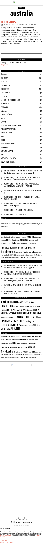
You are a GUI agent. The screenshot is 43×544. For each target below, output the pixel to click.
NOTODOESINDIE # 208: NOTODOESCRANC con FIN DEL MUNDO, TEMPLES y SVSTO (20, 204)
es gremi (35, 240)
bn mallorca (12, 237)
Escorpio (31, 240)
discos (8, 239)
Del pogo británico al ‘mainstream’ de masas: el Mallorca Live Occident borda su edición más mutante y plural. (23, 172)
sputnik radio (24, 255)
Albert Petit (4, 237)
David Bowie (3, 240)
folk (7, 243)
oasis (17, 252)
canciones (18, 237)
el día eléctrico (15, 240)
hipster (10, 243)
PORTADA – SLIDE (6, 132)
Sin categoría (5, 147)
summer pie (30, 255)
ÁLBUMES (4, 74)
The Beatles (37, 255)
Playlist (25, 251)
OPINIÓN (3, 122)
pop (30, 252)
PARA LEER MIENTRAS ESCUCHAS (11, 125)
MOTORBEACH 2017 (8, 21)
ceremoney (24, 237)
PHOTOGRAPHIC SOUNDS (8, 129)
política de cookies (5, 535)
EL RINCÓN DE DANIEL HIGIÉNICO (10, 100)
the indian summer (7, 257)
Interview (4, 111)
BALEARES (4, 82)
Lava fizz (24, 243)
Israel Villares (10, 25)
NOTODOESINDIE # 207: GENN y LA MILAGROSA (18, 210)
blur (8, 237)
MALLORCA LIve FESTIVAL (18, 247)
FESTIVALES (4, 107)
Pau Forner (20, 252)
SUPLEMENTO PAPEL (7, 151)
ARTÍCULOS (4, 78)
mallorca (5, 247)
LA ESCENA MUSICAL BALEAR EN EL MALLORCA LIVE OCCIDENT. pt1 (22, 191)
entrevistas (24, 239)
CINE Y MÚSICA (5, 85)
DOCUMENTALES (6, 92)
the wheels (23, 257)
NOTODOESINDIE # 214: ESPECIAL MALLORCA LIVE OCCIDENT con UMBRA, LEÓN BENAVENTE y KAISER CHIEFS (22, 178)
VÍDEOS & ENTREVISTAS (8, 162)
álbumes (34, 258)
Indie (14, 243)
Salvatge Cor (7, 255)
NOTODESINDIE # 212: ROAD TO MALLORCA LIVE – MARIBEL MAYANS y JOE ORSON (22, 198)
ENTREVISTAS (5, 103)
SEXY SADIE (13, 255)
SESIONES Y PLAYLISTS (8, 143)
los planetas (32, 243)
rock (2, 255)
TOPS (2, 154)
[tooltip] (16, 518)
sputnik (18, 255)
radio (33, 252)
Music (3, 118)
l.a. (21, 243)
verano (30, 257)
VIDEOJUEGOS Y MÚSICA (8, 158)
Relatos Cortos (38, 252)
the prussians (15, 258)
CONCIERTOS (32, 25)
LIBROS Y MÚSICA (6, 114)
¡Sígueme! (4, 65)
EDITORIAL (4, 96)
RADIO (3, 136)
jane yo (18, 243)
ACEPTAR (3, 540)
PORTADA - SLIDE (22, 317)
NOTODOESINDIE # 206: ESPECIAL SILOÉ (16, 214)
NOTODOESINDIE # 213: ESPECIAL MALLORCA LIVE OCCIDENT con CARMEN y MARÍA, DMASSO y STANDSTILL (22, 185)
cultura (38, 237)
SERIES (3, 140)
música (31, 247)
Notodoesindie (8, 251)
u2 (27, 257)
